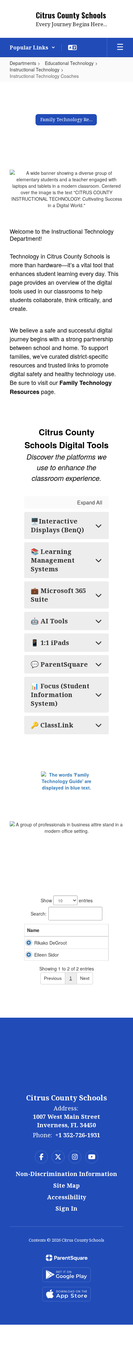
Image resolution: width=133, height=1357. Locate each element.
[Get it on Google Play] (66, 1274)
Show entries (67, 900)
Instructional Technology (34, 69)
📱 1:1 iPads (50, 642)
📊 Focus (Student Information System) (60, 695)
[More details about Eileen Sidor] (29, 955)
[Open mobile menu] (120, 47)
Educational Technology (69, 63)
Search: (38, 913)
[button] (32, 47)
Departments (23, 63)
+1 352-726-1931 (77, 1135)
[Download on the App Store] (66, 1294)
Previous (53, 978)
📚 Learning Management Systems (53, 560)
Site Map (66, 1185)
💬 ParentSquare (59, 664)
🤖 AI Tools (49, 621)
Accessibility (66, 1197)
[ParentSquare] (66, 1258)
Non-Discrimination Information (66, 1174)
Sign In (66, 1208)
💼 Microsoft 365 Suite (58, 595)
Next (84, 978)
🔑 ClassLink (52, 725)
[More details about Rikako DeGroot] (29, 943)
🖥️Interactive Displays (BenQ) (57, 525)
